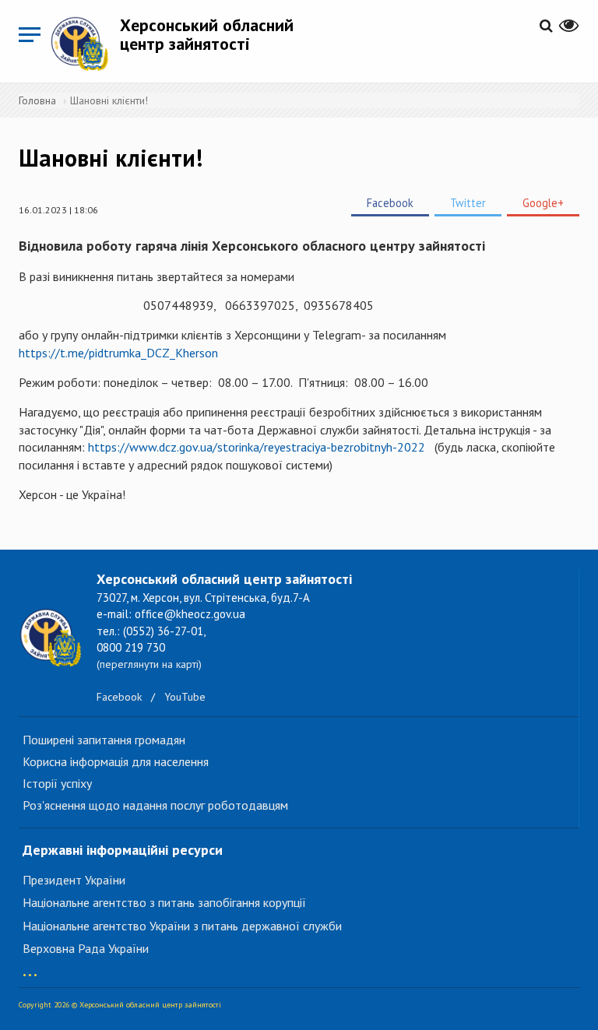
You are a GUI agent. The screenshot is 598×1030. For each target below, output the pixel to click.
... (30, 967)
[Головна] (85, 43)
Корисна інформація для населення (116, 761)
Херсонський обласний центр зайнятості (207, 34)
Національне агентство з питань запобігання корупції (164, 902)
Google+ (543, 202)
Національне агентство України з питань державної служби (182, 925)
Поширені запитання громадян (104, 739)
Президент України (74, 880)
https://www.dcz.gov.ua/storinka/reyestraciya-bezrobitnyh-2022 (258, 447)
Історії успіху (57, 783)
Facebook (390, 202)
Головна (37, 100)
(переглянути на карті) (149, 664)
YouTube (185, 697)
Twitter (468, 202)
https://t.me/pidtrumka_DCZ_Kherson (118, 352)
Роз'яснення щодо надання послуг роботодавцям (155, 805)
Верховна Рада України (86, 948)
